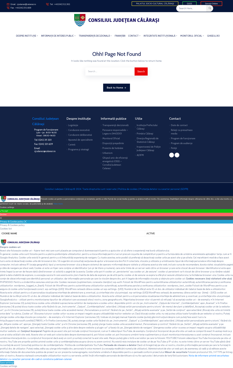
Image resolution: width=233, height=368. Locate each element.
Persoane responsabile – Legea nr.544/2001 (115, 132)
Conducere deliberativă (80, 135)
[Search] (210, 8)
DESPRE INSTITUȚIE (26, 35)
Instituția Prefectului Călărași (147, 127)
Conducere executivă (79, 130)
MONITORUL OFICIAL (191, 35)
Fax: (43, 144)
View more (58, 204)
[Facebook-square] (171, 155)
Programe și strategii (78, 149)
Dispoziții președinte (113, 143)
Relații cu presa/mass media (182, 132)
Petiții (174, 148)
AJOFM (140, 155)
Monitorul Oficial (111, 138)
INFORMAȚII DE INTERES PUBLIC (57, 35)
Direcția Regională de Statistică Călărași (147, 140)
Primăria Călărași (145, 133)
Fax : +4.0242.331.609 (21, 7)
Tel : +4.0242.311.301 (60, 4)
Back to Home (115, 87)
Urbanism (107, 153)
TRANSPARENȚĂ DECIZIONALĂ (94, 35)
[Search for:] (110, 71)
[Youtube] (177, 155)
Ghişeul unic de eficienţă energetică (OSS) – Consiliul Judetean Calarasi (115, 163)
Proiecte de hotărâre (112, 148)
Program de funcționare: (46, 129)
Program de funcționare (183, 138)
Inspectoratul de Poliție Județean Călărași (149, 148)
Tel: (43, 140)
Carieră (71, 144)
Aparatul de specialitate (80, 139)
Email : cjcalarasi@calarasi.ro (23, 4)
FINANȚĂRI (120, 35)
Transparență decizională (115, 125)
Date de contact (179, 125)
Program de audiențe (181, 143)
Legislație (73, 125)
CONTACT (133, 35)
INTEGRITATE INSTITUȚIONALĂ (159, 35)
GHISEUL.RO (213, 35)
